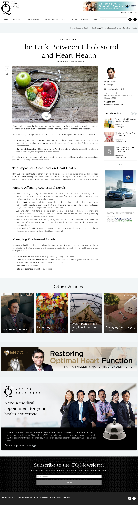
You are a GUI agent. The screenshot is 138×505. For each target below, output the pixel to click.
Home (6, 19)
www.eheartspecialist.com (113, 104)
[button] (119, 165)
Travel (74, 19)
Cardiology (96, 28)
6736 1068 (111, 102)
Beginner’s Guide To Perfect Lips (125, 134)
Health (64, 19)
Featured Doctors (51, 19)
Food (95, 19)
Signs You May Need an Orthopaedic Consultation (125, 149)
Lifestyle (84, 19)
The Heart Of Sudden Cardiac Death (125, 120)
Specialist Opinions (31, 19)
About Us (16, 19)
